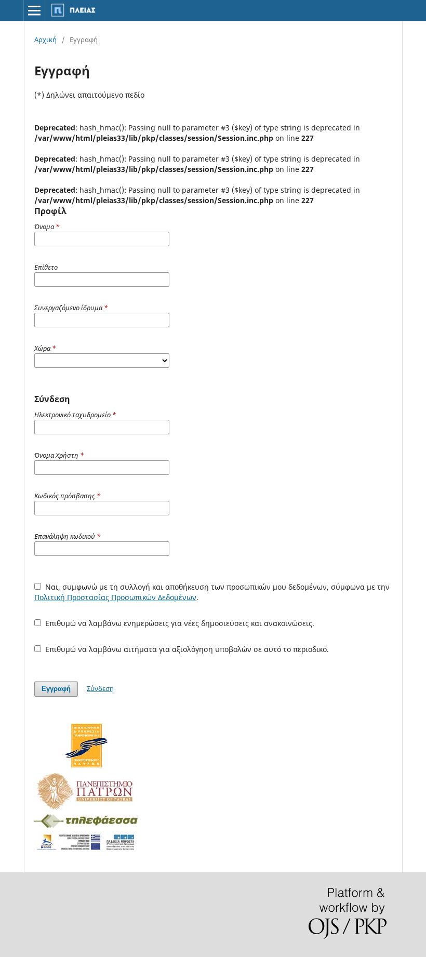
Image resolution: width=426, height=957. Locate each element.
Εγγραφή (56, 689)
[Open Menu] (34, 10)
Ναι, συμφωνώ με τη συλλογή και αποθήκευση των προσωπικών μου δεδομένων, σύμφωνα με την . (212, 592)
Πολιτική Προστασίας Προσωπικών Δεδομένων (115, 597)
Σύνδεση (100, 688)
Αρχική (45, 39)
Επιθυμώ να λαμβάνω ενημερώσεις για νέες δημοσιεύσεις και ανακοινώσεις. (178, 623)
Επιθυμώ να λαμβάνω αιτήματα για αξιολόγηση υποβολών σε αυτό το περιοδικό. (186, 649)
